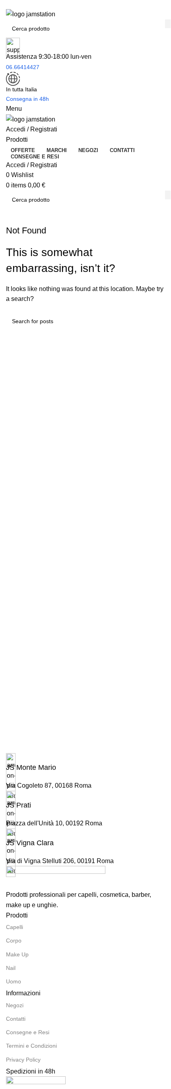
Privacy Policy (23, 1059)
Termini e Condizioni (31, 1046)
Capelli (14, 927)
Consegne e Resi (27, 1032)
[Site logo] (30, 13)
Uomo (13, 981)
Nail (11, 968)
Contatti (15, 1019)
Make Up (17, 954)
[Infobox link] (85, 763)
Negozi (14, 1005)
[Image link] (55, 877)
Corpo (13, 940)
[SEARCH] (168, 23)
